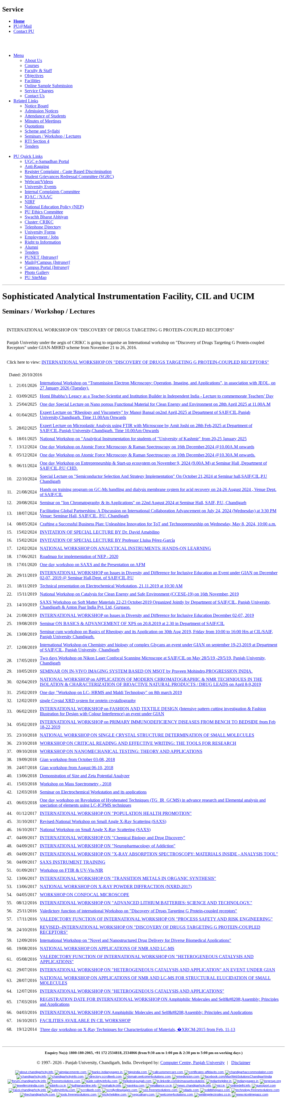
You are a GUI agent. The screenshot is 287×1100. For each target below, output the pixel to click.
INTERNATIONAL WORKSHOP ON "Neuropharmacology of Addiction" (107, 845)
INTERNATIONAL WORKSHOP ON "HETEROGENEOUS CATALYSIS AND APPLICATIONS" (132, 991)
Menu (18, 55)
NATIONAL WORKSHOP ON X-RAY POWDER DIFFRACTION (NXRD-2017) (116, 886)
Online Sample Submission (49, 85)
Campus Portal (47, 267)
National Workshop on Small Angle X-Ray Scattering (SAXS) (95, 829)
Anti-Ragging (37, 166)
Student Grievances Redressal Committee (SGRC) (69, 176)
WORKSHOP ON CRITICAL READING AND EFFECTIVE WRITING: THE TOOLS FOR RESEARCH (138, 743)
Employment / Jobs (42, 237)
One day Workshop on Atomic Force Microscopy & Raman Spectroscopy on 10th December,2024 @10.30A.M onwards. (147, 455)
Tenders (32, 146)
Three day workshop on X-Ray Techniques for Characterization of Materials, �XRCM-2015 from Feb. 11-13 (137, 1029)
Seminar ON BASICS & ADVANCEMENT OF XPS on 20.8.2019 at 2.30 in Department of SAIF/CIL (132, 623)
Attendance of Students (45, 116)
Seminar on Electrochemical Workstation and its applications (93, 792)
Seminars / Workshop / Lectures (53, 136)
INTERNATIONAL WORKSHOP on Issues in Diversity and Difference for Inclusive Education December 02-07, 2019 (147, 615)
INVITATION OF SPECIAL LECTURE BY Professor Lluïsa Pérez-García (107, 540)
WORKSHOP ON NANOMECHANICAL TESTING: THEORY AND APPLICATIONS (121, 751)
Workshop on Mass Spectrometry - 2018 (75, 783)
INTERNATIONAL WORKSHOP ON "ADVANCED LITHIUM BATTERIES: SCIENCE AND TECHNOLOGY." (146, 902)
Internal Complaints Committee (52, 191)
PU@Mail (22, 26)
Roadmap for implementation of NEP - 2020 (79, 556)
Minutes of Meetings (43, 121)
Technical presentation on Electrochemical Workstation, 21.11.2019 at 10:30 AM (111, 586)
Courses (32, 65)
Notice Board (36, 105)
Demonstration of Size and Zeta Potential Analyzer (84, 775)
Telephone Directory (43, 227)
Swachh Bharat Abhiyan (46, 217)
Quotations (34, 126)
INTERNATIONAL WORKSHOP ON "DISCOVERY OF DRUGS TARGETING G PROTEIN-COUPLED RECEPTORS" (155, 362)
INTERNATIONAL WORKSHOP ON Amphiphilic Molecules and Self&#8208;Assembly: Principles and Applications (146, 1012)
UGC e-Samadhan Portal (47, 161)
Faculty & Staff (38, 70)
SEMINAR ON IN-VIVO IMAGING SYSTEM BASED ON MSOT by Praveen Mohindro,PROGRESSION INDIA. (146, 671)
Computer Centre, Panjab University (192, 1062)
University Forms (40, 232)
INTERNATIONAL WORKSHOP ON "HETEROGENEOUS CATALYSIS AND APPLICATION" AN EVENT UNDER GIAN (157, 969)
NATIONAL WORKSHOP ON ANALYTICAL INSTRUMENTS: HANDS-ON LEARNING (125, 548)
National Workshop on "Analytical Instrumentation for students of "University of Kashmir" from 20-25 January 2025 (143, 438)
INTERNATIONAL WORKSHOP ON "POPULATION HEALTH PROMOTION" (116, 813)
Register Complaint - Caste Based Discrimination (68, 171)
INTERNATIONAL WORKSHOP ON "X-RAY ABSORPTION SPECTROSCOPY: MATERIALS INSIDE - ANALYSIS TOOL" (159, 854)
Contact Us (35, 95)
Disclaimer (240, 1062)
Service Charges (39, 90)
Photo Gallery (37, 272)
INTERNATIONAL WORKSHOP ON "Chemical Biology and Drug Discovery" (112, 837)
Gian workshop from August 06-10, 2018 (76, 767)
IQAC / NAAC (38, 196)
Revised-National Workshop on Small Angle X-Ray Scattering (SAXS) (103, 821)
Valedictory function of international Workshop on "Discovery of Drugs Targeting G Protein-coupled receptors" (138, 910)
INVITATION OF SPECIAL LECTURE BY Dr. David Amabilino (99, 532)
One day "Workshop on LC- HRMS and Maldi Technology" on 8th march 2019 (111, 692)
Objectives (34, 75)
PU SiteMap (36, 277)
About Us (33, 60)
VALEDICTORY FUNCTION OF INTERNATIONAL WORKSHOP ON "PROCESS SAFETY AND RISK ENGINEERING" (156, 919)
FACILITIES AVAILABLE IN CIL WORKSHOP (85, 1020)
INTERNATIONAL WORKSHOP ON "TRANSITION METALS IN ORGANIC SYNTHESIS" (128, 878)
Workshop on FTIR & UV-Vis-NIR (71, 870)
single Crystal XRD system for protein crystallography (88, 700)
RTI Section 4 (37, 141)
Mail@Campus (47, 262)
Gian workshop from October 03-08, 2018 (77, 759)
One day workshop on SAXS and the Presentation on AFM (92, 564)
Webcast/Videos (39, 181)
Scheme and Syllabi (42, 131)
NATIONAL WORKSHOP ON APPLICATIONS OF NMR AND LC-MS (107, 948)
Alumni (31, 247)
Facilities (32, 80)
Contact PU (23, 31)
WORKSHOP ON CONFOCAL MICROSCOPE (84, 894)
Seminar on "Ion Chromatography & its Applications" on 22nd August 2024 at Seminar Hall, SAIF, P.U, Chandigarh (143, 502)
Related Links (25, 100)
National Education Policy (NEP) (54, 206)
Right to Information (43, 242)
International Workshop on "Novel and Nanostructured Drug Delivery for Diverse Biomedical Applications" (135, 940)
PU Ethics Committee (44, 211)
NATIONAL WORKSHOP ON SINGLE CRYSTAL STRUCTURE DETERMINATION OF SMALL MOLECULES (147, 735)
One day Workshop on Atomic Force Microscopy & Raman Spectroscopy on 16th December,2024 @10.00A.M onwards (147, 446)
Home (19, 21)
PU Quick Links (28, 156)
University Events (40, 186)
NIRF (30, 201)
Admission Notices (41, 111)
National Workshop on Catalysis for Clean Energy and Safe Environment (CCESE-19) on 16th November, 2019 (139, 594)
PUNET (41, 257)
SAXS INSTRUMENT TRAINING (72, 862)
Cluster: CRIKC (39, 222)
